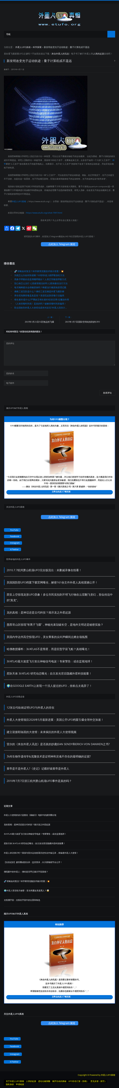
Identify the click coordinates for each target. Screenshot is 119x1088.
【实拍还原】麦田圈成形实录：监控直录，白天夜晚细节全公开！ (33, 862)
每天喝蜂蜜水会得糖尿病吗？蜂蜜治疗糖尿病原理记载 (40, 287)
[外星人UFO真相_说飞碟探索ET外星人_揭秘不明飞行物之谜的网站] (59, 18)
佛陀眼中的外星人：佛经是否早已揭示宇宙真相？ (26, 871)
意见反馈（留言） (98, 1081)
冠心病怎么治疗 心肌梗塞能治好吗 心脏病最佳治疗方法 (41, 283)
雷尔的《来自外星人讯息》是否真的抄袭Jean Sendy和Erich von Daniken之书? (58, 744)
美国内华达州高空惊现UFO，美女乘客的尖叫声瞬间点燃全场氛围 (47, 637)
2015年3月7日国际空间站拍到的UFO (82, 321)
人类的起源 (98, 53)
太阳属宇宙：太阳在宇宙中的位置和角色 (22, 900)
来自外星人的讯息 (60, 53)
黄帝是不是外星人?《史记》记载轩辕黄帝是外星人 (38, 768)
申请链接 (20, 1084)
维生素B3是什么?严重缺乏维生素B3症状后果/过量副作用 (41, 299)
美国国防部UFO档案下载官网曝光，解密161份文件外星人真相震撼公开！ (52, 582)
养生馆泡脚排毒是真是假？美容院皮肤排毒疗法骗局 (39, 295)
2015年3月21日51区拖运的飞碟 (39, 321)
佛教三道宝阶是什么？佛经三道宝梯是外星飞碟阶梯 (39, 291)
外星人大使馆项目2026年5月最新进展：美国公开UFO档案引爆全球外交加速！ (55, 719)
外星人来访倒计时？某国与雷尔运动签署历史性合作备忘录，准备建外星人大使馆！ (41, 852)
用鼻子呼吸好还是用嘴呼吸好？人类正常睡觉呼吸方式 (40, 279)
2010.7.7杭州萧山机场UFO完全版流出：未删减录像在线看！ (44, 570)
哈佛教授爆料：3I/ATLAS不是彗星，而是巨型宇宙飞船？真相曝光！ (48, 649)
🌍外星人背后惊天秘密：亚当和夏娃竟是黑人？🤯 (26, 890)
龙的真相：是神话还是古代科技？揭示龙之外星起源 (39, 612)
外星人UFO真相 (23, 47)
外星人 (87, 53)
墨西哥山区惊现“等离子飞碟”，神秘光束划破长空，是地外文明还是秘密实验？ (55, 624)
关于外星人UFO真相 (15, 1081)
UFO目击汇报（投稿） (78, 1081)
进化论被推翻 (44, 1081)
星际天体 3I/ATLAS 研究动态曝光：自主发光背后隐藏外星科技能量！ (49, 673)
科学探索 (37, 47)
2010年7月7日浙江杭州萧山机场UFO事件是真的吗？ (39, 781)
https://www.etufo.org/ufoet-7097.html (44, 212)
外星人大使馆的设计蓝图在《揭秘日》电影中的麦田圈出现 (30, 815)
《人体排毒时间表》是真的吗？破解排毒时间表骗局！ (40, 303)
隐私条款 (10, 1084)
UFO (21, 53)
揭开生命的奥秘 (59, 1081)
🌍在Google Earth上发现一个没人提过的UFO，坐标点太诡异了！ (49, 686)
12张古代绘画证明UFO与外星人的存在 (30, 707)
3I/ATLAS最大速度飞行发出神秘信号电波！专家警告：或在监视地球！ (50, 661)
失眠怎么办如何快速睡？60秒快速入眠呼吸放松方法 (39, 275)
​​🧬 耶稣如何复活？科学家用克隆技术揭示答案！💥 (39, 271)
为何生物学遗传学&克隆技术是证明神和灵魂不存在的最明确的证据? (49, 756)
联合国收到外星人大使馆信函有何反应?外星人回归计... (40, 307)
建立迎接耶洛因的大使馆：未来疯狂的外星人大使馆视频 (41, 732)
